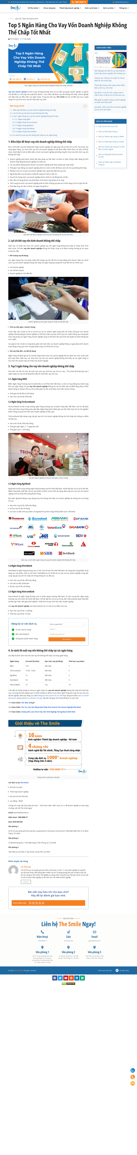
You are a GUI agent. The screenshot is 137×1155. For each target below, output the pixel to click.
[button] (79, 2)
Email (95, 937)
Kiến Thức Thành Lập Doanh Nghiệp (26, 18)
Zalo (68, 937)
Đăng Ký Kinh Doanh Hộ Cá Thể (50, 695)
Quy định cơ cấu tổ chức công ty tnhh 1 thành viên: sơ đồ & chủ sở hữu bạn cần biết (109, 95)
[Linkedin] (76, 977)
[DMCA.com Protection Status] (68, 984)
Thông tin (123, 8)
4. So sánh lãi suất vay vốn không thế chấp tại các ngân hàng (34, 135)
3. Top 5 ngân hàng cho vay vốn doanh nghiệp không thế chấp (35, 116)
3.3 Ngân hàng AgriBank (24, 125)
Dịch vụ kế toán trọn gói (33, 698)
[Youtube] (65, 977)
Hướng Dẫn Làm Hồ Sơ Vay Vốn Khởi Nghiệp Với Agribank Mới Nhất (48, 712)
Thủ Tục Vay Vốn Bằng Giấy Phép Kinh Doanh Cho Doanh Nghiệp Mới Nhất (51, 707)
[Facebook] (54, 977)
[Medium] (82, 977)
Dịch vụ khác (108, 8)
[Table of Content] (85, 106)
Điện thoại (42, 937)
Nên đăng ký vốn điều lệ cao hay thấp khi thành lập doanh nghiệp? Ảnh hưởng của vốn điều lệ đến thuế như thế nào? (109, 73)
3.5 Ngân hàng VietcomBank (25, 131)
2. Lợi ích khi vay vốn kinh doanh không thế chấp (30, 113)
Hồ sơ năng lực (50, 8)
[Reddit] (71, 977)
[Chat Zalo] (132, 1070)
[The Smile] (15, 8)
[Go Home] (132, 1083)
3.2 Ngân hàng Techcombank (26, 122)
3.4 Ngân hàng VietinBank (25, 128)
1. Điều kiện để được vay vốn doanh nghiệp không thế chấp (34, 110)
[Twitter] (60, 977)
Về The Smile (33, 8)
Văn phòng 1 (42, 952)
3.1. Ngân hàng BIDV (22, 119)
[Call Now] (132, 1077)
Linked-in (26, 882)
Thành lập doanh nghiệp (69, 8)
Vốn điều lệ (25, 703)
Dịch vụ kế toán (91, 8)
